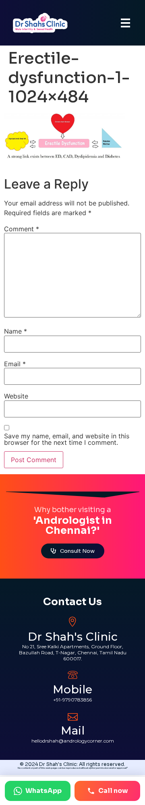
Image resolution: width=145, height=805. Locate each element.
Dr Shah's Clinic (73, 636)
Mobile (72, 689)
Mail (73, 730)
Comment (21, 229)
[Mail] (73, 716)
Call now (113, 790)
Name (15, 331)
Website (16, 396)
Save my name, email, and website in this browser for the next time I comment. (66, 439)
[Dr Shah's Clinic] (73, 622)
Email (15, 364)
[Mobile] (73, 675)
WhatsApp (43, 790)
